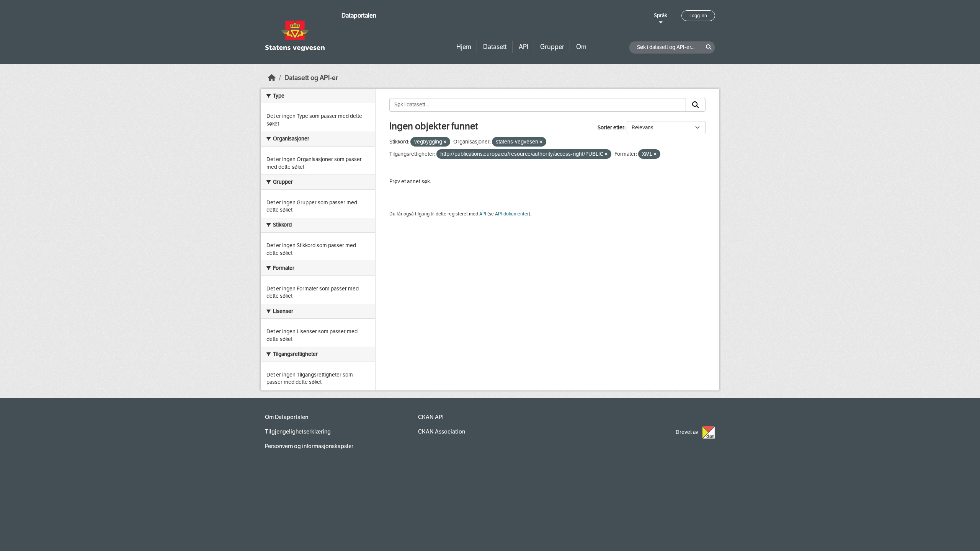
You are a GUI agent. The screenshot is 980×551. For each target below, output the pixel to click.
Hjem (463, 47)
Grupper (552, 47)
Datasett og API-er (311, 78)
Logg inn (698, 15)
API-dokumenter (512, 214)
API (523, 47)
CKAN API (431, 417)
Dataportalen (358, 15)
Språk (660, 15)
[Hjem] (272, 78)
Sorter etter (611, 127)
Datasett (495, 47)
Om (581, 47)
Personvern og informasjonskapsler (309, 446)
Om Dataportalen (286, 417)
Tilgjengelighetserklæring (298, 431)
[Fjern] (444, 142)
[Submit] (696, 105)
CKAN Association (441, 431)
